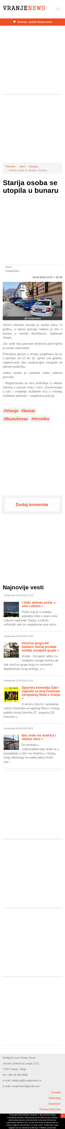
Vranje (12, 411)
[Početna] (24, 8)
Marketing (54, 1097)
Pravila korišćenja (50, 1109)
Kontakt (55, 1092)
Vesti (22, 166)
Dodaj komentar (32, 504)
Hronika (33, 166)
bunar (29, 411)
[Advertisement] (32, 60)
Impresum (54, 1103)
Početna (10, 166)
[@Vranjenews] (32, 299)
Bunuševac (17, 419)
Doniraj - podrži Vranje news (34, 21)
